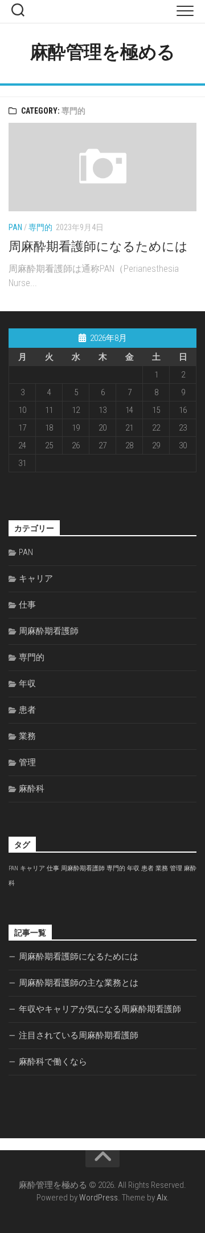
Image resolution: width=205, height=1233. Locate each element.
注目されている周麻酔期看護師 (78, 1035)
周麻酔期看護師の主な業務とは (78, 983)
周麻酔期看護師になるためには (98, 246)
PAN (15, 227)
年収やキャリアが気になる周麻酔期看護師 (100, 1009)
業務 (27, 736)
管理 (27, 762)
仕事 (27, 605)
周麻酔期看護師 (49, 631)
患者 (27, 710)
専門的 (40, 227)
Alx (162, 1197)
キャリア (36, 578)
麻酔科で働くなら (53, 1062)
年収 (27, 683)
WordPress (98, 1197)
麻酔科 (31, 789)
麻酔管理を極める (102, 52)
